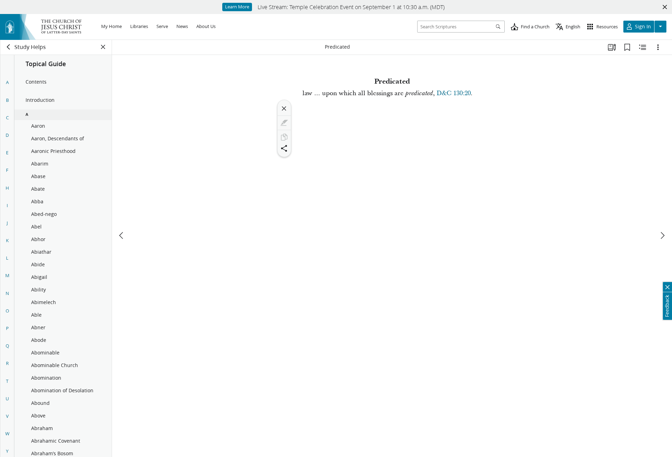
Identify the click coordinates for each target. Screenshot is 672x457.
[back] (8, 46)
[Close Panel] (103, 46)
